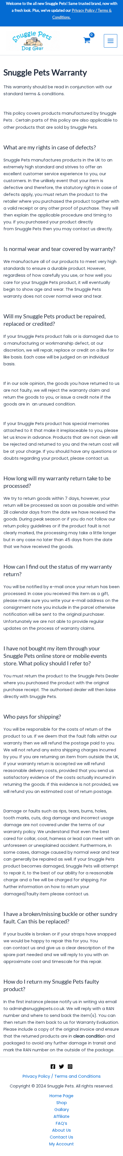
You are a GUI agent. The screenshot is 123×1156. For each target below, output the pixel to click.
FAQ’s (61, 1123)
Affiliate (61, 1116)
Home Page (61, 1096)
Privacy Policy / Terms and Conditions (62, 1076)
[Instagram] (70, 1066)
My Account (61, 1144)
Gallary (61, 1109)
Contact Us (61, 1137)
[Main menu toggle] (110, 41)
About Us (61, 1130)
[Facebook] (52, 1066)
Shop (61, 1103)
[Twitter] (61, 1066)
